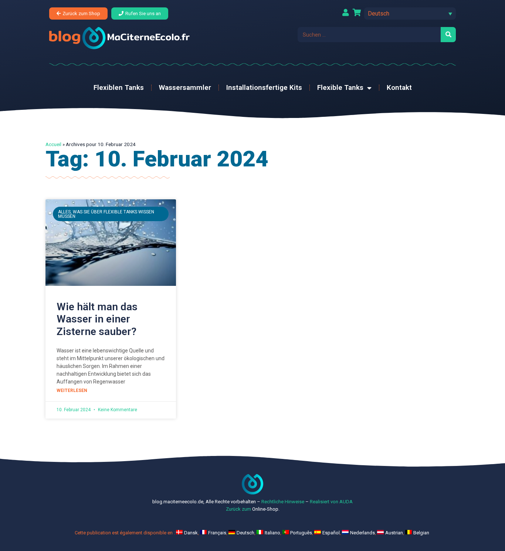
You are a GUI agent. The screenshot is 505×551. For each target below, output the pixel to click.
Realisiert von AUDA (331, 501)
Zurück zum (238, 509)
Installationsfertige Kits (264, 87)
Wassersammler (185, 87)
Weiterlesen (72, 390)
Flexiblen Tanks (119, 87)
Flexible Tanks (340, 87)
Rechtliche (272, 501)
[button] (410, 13)
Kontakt (399, 87)
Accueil (53, 144)
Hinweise (294, 501)
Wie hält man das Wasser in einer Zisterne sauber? (97, 319)
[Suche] (448, 34)
